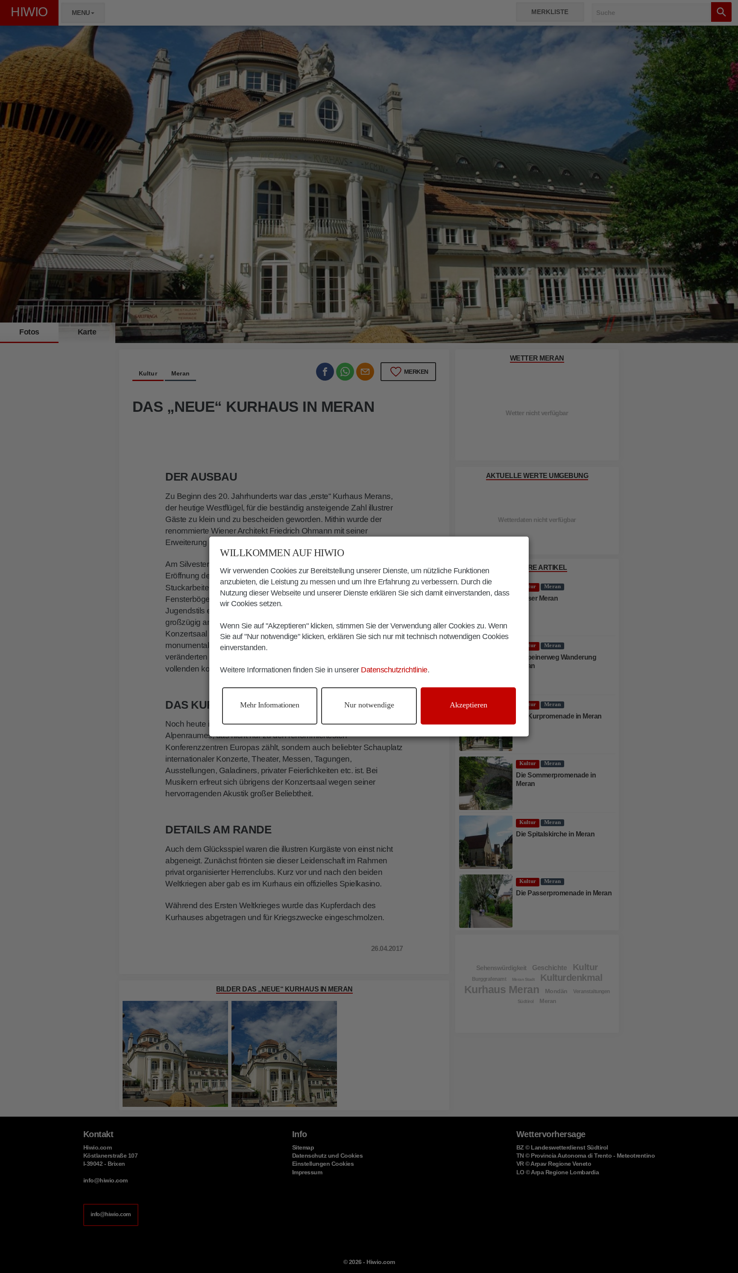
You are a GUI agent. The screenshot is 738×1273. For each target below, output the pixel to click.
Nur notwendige (369, 705)
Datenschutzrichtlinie (394, 670)
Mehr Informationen (269, 705)
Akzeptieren (468, 705)
